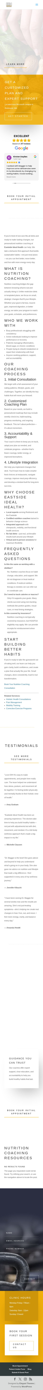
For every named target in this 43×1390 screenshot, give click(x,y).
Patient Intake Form (17, 1369)
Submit (29, 1279)
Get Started (18, 116)
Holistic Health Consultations (18, 699)
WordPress (27, 1387)
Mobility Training (13, 705)
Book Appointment (20, 1366)
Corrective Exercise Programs (19, 709)
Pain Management (14, 702)
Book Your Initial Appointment (21, 197)
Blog (29, 1369)
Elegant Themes (26, 1383)
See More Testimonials (21, 757)
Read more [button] (11, 177)
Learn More (15, 64)
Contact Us (20, 1345)
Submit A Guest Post (20, 1372)
